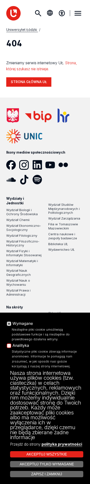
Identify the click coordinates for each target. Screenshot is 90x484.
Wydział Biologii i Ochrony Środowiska (22, 212)
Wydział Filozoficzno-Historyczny (22, 243)
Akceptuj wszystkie (46, 454)
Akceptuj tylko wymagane (47, 464)
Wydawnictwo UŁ (61, 249)
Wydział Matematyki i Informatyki (22, 263)
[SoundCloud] (12, 180)
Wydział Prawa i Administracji (18, 292)
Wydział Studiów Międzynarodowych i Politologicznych (64, 209)
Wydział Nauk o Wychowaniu (18, 282)
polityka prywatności (62, 444)
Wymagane (22, 323)
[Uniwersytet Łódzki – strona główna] (13, 13)
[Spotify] (38, 180)
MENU (78, 13)
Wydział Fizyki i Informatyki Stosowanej (24, 253)
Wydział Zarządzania (64, 218)
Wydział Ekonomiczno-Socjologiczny (23, 228)
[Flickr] (64, 165)
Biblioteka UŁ (58, 244)
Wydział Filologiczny (21, 235)
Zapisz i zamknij (46, 474)
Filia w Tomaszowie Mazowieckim (63, 226)
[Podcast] (51, 180)
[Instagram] (25, 165)
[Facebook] (12, 165)
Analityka (20, 345)
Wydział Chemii (18, 220)
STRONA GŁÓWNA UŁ (29, 82)
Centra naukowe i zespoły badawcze (62, 236)
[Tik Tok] (25, 180)
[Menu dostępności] (62, 13)
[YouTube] (51, 165)
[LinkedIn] (38, 165)
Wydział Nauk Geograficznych (18, 273)
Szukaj (38, 13)
